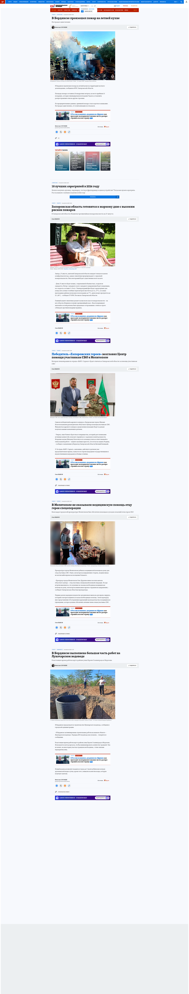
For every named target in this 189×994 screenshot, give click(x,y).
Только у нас (67, 10)
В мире (59, 1)
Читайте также (55, 182)
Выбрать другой (89, 11)
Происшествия (116, 1)
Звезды (65, 1)
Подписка (134, 5)
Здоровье (73, 1)
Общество (42, 1)
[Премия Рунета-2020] (72, 6)
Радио (117, 5)
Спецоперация (24, 1)
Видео (16, 1)
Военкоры (75, 10)
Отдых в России (100, 10)
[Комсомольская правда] (58, 5)
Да (82, 11)
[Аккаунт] (186, 2)
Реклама (125, 5)
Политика (34, 1)
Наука (91, 1)
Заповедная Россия (112, 10)
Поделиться (132, 27)
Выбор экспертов (152, 1)
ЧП (58, 138)
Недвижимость (60, 654)
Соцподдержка (82, 1)
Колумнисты (105, 1)
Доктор (162, 1)
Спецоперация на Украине (64, 487)
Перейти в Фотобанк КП (70, 269)
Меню (2, 2)
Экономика (52, 1)
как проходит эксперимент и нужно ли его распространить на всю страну (89, 116)
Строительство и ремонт (64, 796)
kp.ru (107, 126)
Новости (60, 10)
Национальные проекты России (134, 1)
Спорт (97, 1)
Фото (10, 1)
